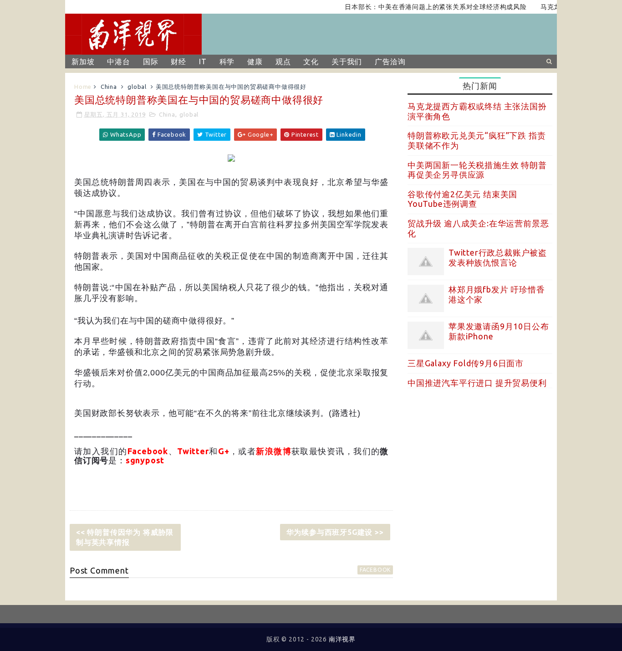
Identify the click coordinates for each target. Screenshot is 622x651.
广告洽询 (390, 61)
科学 (227, 61)
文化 (311, 61)
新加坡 (82, 61)
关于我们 (346, 61)
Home (83, 86)
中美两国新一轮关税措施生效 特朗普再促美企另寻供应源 (477, 169)
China (109, 86)
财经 (178, 61)
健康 (255, 61)
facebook (375, 570)
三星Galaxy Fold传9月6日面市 (466, 363)
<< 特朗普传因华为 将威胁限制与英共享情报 (124, 537)
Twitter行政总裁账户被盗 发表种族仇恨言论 (498, 257)
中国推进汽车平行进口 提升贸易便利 (477, 382)
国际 (150, 61)
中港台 (118, 61)
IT (203, 61)
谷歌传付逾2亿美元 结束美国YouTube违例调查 (462, 199)
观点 (283, 61)
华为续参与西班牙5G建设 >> (335, 532)
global (137, 86)
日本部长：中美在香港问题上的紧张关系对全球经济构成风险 (427, 6)
